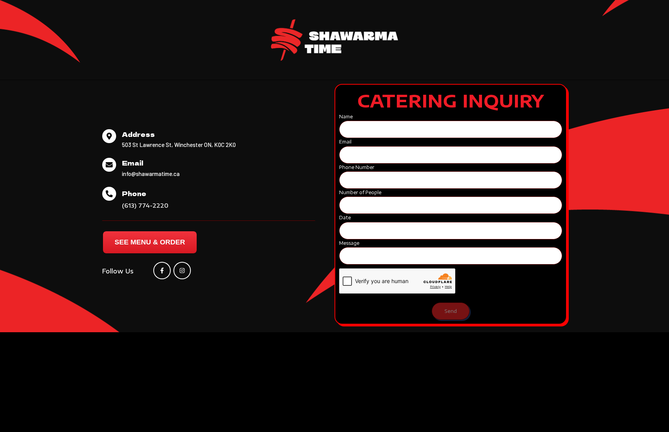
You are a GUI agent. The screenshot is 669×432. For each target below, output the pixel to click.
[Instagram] (182, 270)
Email (132, 162)
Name (346, 117)
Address (138, 134)
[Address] (109, 136)
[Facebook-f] (162, 270)
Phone (134, 193)
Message (349, 243)
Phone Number (356, 167)
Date (345, 217)
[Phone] (109, 194)
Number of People (360, 192)
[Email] (109, 165)
